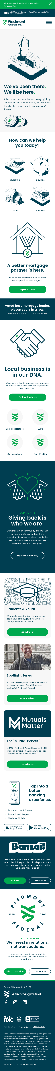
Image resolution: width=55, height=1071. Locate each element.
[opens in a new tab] (6, 1002)
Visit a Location (15, 971)
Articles (15, 880)
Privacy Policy (39, 1027)
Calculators (40, 880)
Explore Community (27, 555)
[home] (14, 22)
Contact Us (40, 971)
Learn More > (28, 632)
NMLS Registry (10, 1027)
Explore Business (28, 397)
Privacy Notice (25, 1027)
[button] (49, 22)
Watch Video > (27, 698)
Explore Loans (27, 289)
